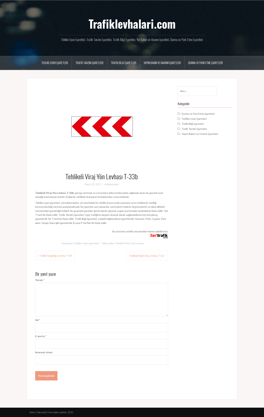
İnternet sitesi (43, 352)
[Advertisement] (204, 204)
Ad (37, 319)
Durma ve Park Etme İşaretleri (205, 63)
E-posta (40, 336)
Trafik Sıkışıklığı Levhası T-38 (56, 255)
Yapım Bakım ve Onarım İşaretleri (162, 63)
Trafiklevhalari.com (132, 23)
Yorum (39, 279)
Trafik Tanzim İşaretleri (89, 63)
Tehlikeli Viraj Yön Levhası (129, 243)
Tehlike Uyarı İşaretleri (54, 63)
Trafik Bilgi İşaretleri (123, 63)
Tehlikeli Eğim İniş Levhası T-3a (146, 255)
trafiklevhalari (111, 184)
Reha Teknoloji (38, 412)
